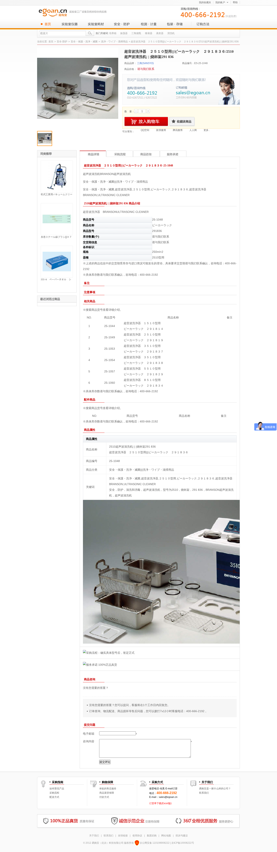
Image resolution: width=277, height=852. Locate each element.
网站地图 (166, 835)
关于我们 (94, 835)
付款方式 (104, 797)
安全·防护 (122, 24)
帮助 (235, 2)
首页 (47, 24)
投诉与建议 (182, 835)
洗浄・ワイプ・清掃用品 (114, 41)
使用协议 (137, 835)
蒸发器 (159, 33)
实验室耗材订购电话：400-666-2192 (209, 12)
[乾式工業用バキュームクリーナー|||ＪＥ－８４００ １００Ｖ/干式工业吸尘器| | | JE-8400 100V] (57, 176)
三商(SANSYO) (145, 63)
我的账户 (220, 2)
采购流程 (54, 792)
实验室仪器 (69, 24)
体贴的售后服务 (107, 788)
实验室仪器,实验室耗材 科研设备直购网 (73, 12)
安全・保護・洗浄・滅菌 (84, 41)
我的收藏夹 (205, 2)
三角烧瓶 (136, 33)
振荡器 (124, 33)
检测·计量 (148, 24)
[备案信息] (136, 842)
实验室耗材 (96, 24)
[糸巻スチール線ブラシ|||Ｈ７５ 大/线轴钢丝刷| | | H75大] (57, 219)
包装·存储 (175, 24)
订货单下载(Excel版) (160, 803)
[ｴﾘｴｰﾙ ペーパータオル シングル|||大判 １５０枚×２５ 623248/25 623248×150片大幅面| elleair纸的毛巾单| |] (57, 261)
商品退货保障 (106, 792)
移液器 (148, 33)
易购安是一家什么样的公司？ (215, 788)
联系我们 (204, 792)
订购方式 (201, 24)
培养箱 (112, 33)
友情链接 (123, 835)
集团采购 (152, 835)
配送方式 (54, 797)
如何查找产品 (56, 788)
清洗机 (171, 33)
